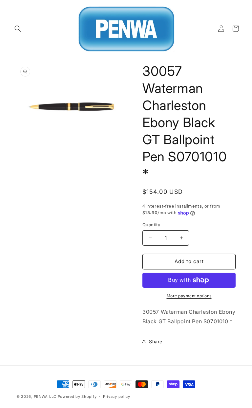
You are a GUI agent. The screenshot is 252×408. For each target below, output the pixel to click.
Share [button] (155, 341)
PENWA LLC (45, 396)
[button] (17, 28)
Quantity (151, 224)
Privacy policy (116, 396)
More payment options (189, 295)
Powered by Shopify (77, 396)
